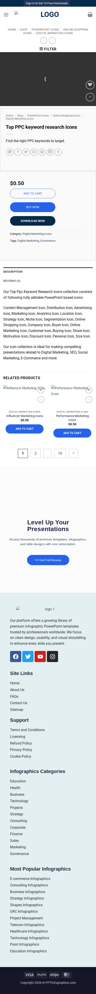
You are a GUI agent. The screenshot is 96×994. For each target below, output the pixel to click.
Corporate (17, 827)
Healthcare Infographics (29, 931)
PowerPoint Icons (45, 29)
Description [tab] (12, 271)
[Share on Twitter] (26, 152)
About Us (17, 690)
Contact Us (18, 703)
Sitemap (16, 710)
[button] (6, 14)
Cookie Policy (20, 756)
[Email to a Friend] (34, 152)
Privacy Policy (21, 750)
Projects (16, 808)
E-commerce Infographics (30, 879)
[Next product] (43, 40)
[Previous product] (52, 40)
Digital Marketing (28, 240)
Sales (14, 841)
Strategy (16, 814)
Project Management (26, 918)
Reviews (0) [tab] (12, 280)
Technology (19, 801)
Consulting (18, 821)
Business (17, 794)
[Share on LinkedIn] (50, 152)
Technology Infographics (29, 938)
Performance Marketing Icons (72, 418)
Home (12, 29)
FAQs (14, 696)
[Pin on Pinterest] (42, 152)
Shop (23, 29)
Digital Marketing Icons (54, 33)
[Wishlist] (90, 85)
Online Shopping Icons (66, 115)
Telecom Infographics (27, 925)
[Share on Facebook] (18, 152)
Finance (16, 834)
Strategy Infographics (27, 898)
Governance (19, 854)
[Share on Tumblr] (58, 152)
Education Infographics (28, 951)
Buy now (33, 207)
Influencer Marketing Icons (24, 416)
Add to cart (32, 193)
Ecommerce (48, 240)
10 (60, 453)
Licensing (17, 736)
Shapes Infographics (26, 905)
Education (18, 781)
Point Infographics (24, 944)
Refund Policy (21, 743)
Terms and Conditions (27, 730)
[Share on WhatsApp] (10, 152)
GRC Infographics (24, 911)
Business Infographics (27, 892)
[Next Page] (73, 453)
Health (15, 788)
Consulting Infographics (29, 885)
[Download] (90, 97)
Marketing (18, 847)
